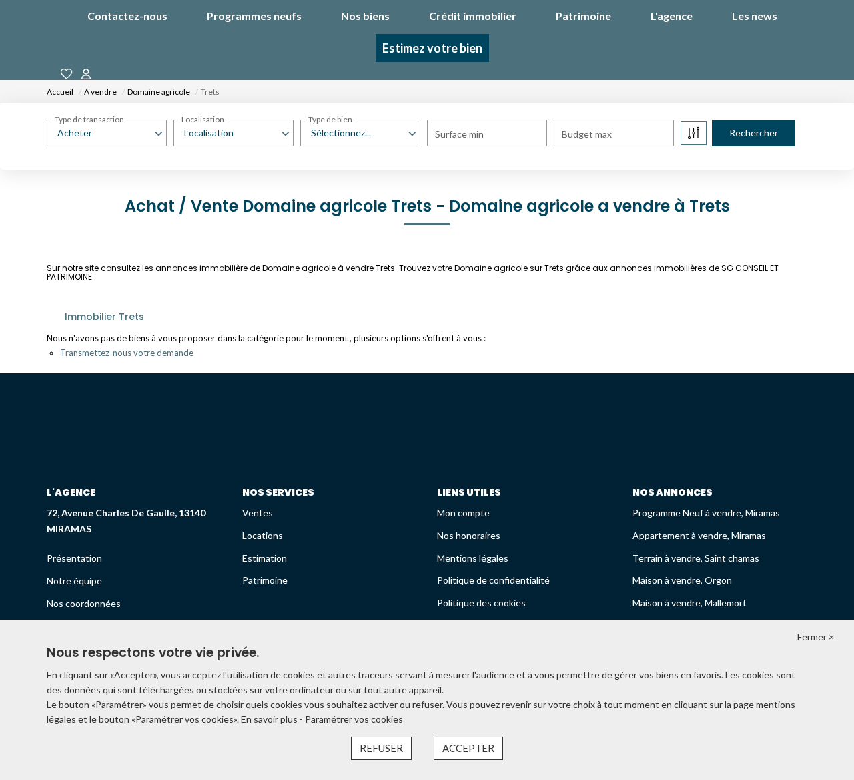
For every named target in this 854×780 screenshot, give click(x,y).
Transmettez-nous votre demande (126, 352)
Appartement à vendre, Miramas (699, 535)
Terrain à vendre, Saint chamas (695, 558)
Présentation (74, 558)
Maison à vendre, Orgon (682, 580)
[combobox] (106, 133)
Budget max (587, 134)
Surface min (459, 134)
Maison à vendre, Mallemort (689, 602)
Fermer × (815, 636)
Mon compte (463, 512)
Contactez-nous (127, 15)
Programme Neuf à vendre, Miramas (706, 512)
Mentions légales (472, 558)
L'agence (672, 15)
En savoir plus (270, 719)
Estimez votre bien (432, 48)
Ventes (257, 512)
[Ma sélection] (67, 74)
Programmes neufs (254, 15)
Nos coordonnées (84, 603)
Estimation (264, 558)
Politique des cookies (481, 602)
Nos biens (365, 15)
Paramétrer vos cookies (354, 719)
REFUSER (381, 748)
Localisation (202, 119)
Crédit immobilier (472, 15)
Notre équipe (74, 580)
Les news (754, 15)
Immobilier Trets (104, 316)
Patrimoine (583, 15)
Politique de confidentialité (493, 580)
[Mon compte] (86, 74)
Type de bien (330, 119)
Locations (262, 535)
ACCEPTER (468, 748)
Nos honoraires (468, 535)
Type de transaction (89, 119)
